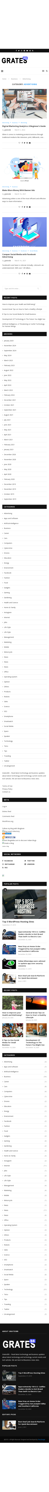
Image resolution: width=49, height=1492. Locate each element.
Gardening (8, 597)
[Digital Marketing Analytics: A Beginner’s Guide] (24, 103)
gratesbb (7, 130)
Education (7, 558)
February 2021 (9, 445)
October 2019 (9, 494)
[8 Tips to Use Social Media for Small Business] (12, 1030)
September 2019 (10, 499)
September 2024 (10, 350)
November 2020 (10, 459)
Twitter (6, 761)
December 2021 (10, 400)
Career (6, 533)
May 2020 (7, 469)
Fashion (7, 578)
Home (4, 79)
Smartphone (8, 716)
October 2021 (9, 405)
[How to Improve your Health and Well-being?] (12, 1003)
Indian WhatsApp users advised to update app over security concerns (31, 963)
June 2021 (7, 425)
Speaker (7, 736)
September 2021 (10, 410)
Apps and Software (11, 518)
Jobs (5, 622)
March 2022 (8, 390)
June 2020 (7, 464)
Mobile (6, 647)
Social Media (33, 251)
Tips (5, 751)
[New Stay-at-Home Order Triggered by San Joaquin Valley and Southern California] (9, 949)
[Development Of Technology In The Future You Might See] (36, 1030)
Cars (5, 538)
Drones (6, 553)
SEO (5, 711)
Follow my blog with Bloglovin (13, 828)
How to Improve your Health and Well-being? (18, 304)
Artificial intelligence (11, 523)
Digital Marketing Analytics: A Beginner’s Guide (24, 126)
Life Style (7, 627)
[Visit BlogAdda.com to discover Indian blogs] (19, 840)
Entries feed (6, 811)
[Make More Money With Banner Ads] (24, 168)
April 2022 (7, 385)
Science (7, 706)
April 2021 (7, 435)
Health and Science (11, 602)
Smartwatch (8, 721)
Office (6, 672)
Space (6, 731)
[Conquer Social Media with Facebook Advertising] (24, 232)
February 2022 (9, 395)
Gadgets (7, 588)
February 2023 (9, 365)
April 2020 (7, 474)
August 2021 (8, 415)
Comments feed (8, 816)
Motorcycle (8, 652)
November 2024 (10, 345)
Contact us (6, 792)
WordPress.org (7, 821)
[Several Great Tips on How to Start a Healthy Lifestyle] (36, 1003)
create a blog (5, 846)
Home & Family (9, 607)
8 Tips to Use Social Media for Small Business (19, 314)
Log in (4, 806)
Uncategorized (9, 766)
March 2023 (8, 360)
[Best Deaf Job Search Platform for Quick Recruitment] (9, 979)
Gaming (7, 592)
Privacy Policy (7, 789)
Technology (8, 741)
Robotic (7, 697)
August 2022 (8, 370)
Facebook (24, 251)
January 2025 (9, 341)
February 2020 (9, 479)
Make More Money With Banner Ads (18, 190)
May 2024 (7, 355)
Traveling (7, 756)
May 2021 (7, 430)
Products (7, 692)
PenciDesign (41, 1439)
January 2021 (9, 449)
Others (6, 687)
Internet (7, 617)
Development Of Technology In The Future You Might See (23, 319)
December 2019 (10, 484)
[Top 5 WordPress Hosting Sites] (24, 904)
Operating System (10, 677)
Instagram (8, 612)
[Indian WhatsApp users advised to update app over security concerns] (9, 964)
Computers (8, 543)
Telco (6, 746)
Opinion (7, 682)
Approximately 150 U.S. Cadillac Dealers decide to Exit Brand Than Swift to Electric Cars (31, 934)
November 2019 (10, 489)
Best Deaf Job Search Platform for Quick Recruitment (31, 977)
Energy (6, 563)
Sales (6, 701)
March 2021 (8, 440)
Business (14, 79)
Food (6, 583)
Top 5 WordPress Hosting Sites (18, 921)
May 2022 (7, 380)
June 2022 (7, 375)
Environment (8, 568)
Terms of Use (7, 786)
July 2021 (7, 420)
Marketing (24, 122)
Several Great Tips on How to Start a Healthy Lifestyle (22, 309)
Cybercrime (8, 548)
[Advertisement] (24, 24)
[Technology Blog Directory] (6, 834)
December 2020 (10, 454)
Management (9, 637)
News (6, 657)
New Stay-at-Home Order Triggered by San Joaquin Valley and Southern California (32, 948)
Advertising (5, 122)
